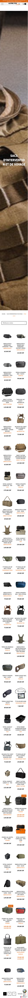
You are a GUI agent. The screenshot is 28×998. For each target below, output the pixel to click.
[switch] (24, 996)
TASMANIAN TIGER (7, 570)
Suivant (20, 994)
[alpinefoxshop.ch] (14, 3)
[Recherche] (19, 3)
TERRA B (20, 375)
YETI (7, 487)
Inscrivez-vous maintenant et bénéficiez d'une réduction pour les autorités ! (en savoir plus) (14, 1)
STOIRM (21, 812)
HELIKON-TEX (20, 431)
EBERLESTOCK (7, 348)
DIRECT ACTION (7, 404)
